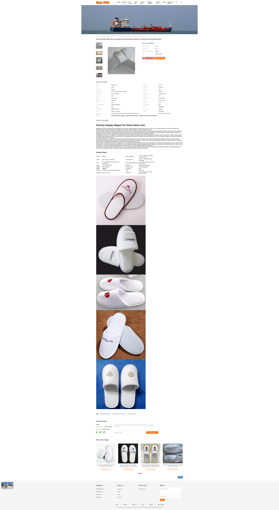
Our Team (119, 497)
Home (118, 2)
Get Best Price (148, 58)
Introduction (119, 489)
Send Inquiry (152, 432)
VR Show (130, 2)
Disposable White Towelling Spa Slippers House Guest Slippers (172, 465)
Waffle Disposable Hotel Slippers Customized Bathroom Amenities (128, 465)
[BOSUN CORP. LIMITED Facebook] (179, 477)
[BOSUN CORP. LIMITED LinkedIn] (181, 477)
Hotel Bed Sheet (99, 491)
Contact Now (160, 58)
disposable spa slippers (105, 414)
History (118, 491)
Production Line (142, 489)
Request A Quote (170, 2)
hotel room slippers (132, 414)
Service (118, 494)
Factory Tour (142, 2)
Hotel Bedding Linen (100, 489)
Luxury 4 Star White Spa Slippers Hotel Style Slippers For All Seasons (150, 465)
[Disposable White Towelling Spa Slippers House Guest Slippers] (173, 453)
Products (124, 2)
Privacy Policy (160, 504)
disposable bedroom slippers (119, 414)
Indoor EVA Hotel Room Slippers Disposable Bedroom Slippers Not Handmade (126, 35)
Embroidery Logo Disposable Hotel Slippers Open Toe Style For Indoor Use (106, 465)
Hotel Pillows (98, 494)
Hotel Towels (98, 497)
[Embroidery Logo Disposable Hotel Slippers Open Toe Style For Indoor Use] (106, 453)
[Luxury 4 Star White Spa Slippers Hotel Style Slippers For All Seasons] (150, 453)
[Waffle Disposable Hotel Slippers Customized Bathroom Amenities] (128, 453)
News (164, 2)
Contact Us (158, 2)
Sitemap (151, 504)
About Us (136, 2)
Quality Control (150, 2)
